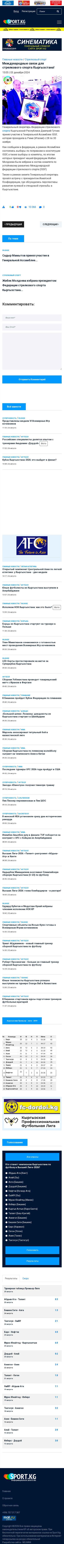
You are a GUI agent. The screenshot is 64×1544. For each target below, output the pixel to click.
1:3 (56, 1310)
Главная (6, 1491)
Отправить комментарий (32, 379)
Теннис (24, 978)
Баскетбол (23, 814)
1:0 (56, 1375)
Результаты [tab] (11, 1278)
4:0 (56, 1332)
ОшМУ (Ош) (14, 1195)
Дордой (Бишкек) (18, 1186)
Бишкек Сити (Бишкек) (20, 1222)
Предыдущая (13, 224)
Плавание (25, 695)
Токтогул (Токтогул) (19, 1240)
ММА (23, 730)
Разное (21, 418)
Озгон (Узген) (16, 1231)
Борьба (24, 621)
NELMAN (27, 1542)
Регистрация (28, 11)
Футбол (24, 437)
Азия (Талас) (15, 1235)
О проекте (7, 1498)
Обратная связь (10, 1505)
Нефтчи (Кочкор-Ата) (19, 1191)
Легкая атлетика (29, 567)
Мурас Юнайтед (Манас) (21, 1200)
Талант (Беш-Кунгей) (19, 1213)
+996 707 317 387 (11, 1512)
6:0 (56, 1343)
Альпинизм (24, 798)
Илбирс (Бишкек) (17, 1204)
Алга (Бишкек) (16, 1182)
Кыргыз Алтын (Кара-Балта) (23, 1209)
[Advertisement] (32, 501)
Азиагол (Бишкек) (18, 1218)
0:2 (56, 1354)
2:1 (56, 1321)
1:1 (56, 1386)
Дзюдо (24, 711)
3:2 (56, 1408)
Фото (43, 443)
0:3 (56, 1299)
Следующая (50, 224)
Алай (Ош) (14, 1177)
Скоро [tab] (26, 1278)
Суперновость (9, 418)
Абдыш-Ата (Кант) (18, 1173)
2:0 (56, 1430)
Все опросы (32, 1157)
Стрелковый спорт (35, 59)
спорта (6, 130)
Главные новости (10, 437)
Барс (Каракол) (16, 1227)
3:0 (56, 1440)
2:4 (56, 1364)
